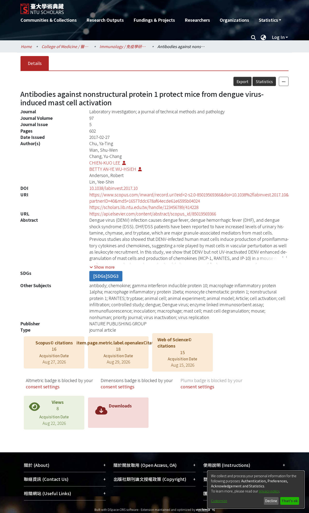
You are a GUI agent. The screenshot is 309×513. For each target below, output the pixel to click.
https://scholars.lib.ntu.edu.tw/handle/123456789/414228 (143, 207)
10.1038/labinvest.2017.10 (113, 188)
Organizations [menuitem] (234, 20)
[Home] (129, 7)
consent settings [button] (42, 387)
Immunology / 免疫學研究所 (123, 46)
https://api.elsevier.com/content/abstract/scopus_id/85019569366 (152, 214)
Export (242, 81)
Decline (271, 500)
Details (35, 63)
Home (26, 46)
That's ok (289, 500)
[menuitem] (270, 20)
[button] (102, 267)
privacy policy (269, 491)
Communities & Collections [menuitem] (49, 20)
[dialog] (256, 489)
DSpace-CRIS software (123, 509)
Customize (219, 500)
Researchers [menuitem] (197, 20)
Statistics (264, 81)
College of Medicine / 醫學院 (66, 46)
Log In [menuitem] (278, 37)
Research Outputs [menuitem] (105, 20)
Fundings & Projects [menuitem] (154, 20)
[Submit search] (253, 37)
